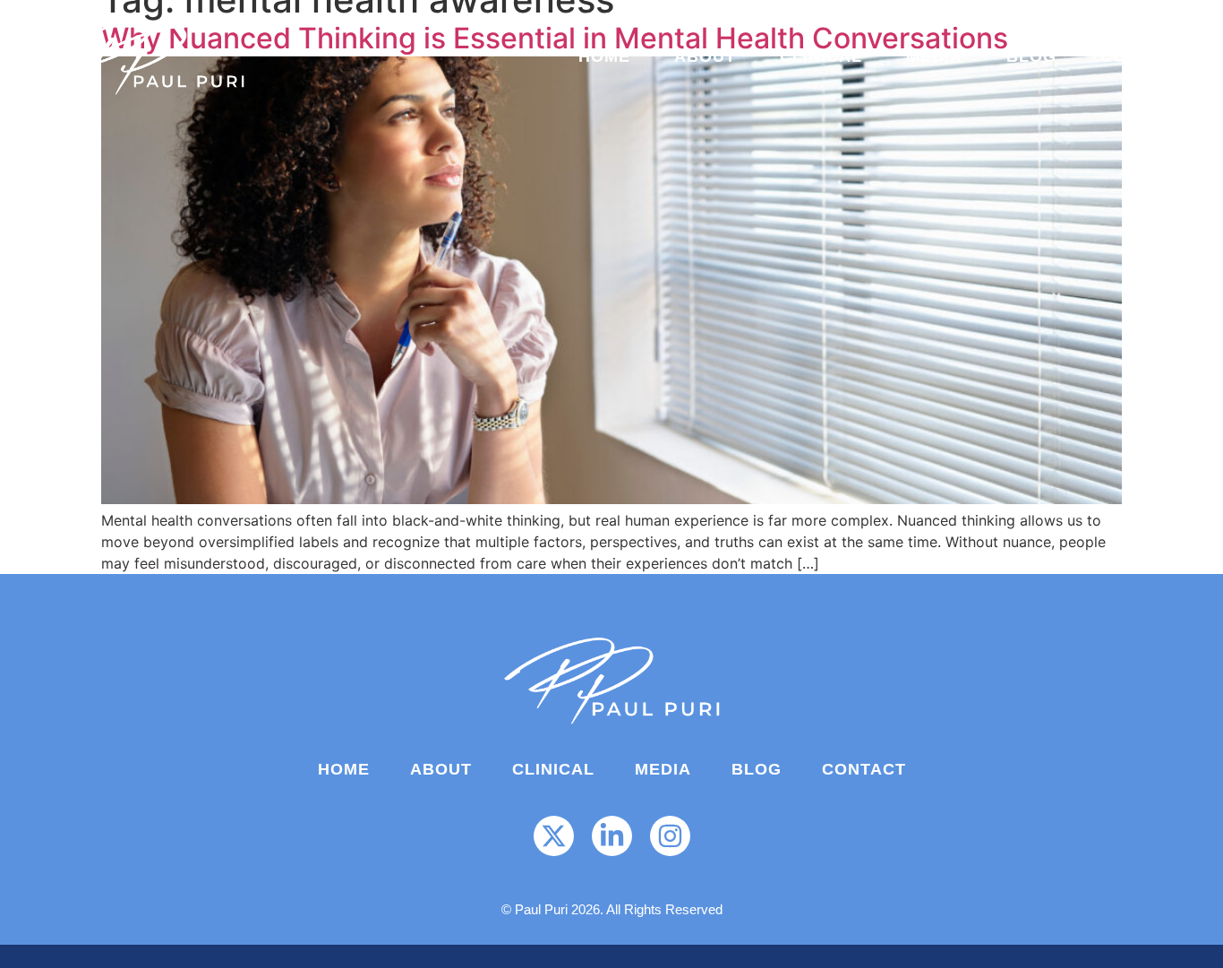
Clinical (821, 56)
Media (934, 56)
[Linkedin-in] (612, 836)
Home (604, 56)
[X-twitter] (554, 836)
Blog (1031, 56)
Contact (1142, 56)
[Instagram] (670, 836)
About (705, 56)
